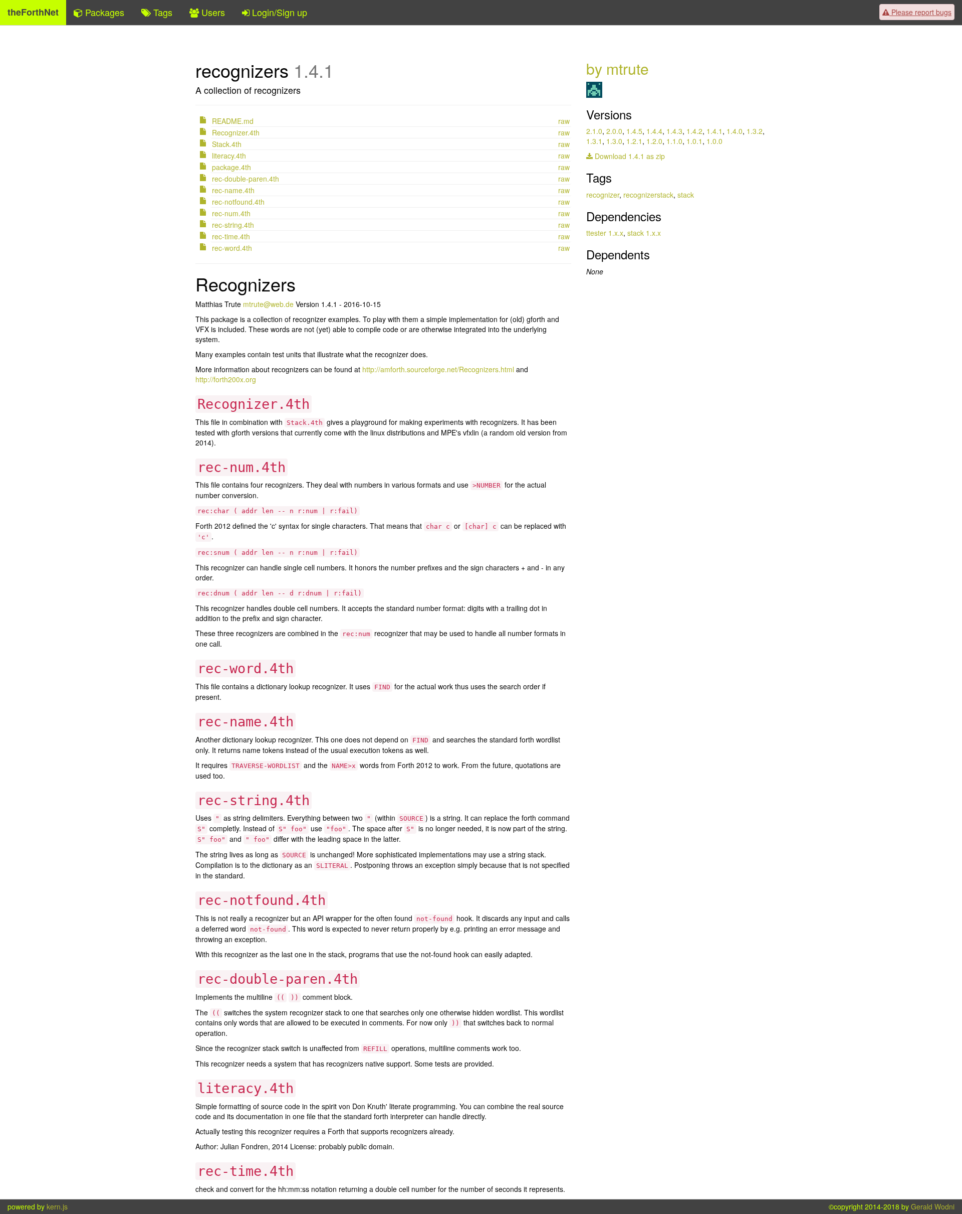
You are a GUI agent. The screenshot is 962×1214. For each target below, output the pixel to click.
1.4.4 (654, 131)
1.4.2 (694, 131)
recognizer (602, 195)
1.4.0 (735, 131)
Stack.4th (227, 144)
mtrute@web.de (268, 304)
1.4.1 (714, 131)
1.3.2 (755, 131)
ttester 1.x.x (604, 233)
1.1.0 (674, 141)
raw (564, 121)
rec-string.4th (233, 225)
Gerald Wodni (932, 1206)
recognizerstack (648, 195)
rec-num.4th (231, 213)
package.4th (231, 167)
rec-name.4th (233, 190)
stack (685, 195)
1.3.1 (594, 141)
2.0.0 (614, 131)
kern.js (57, 1206)
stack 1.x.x (644, 233)
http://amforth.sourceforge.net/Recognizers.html (438, 369)
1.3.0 (614, 141)
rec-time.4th (231, 236)
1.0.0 (714, 141)
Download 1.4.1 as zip (629, 156)
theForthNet (33, 12)
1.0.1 (694, 141)
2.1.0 (594, 131)
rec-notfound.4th (238, 202)
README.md (233, 121)
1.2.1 (634, 141)
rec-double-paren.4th (245, 179)
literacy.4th (229, 155)
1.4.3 (674, 131)
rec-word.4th (232, 248)
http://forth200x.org (225, 379)
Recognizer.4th (236, 132)
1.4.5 (634, 131)
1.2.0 (654, 141)
